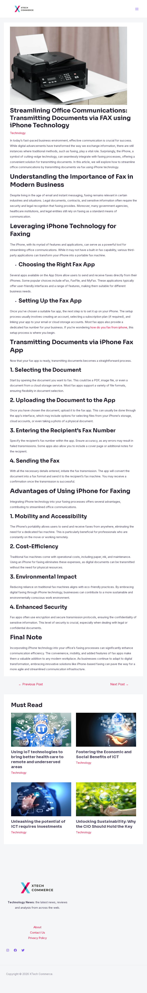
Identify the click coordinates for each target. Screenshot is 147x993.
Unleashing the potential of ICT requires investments (38, 824)
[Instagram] (7, 950)
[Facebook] (15, 950)
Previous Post (30, 684)
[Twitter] (22, 950)
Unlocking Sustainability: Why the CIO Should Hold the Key (106, 824)
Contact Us (37, 932)
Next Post (119, 684)
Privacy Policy (37, 938)
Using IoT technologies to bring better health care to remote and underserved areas (37, 759)
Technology (17, 133)
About (37, 927)
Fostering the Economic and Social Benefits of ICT (103, 754)
